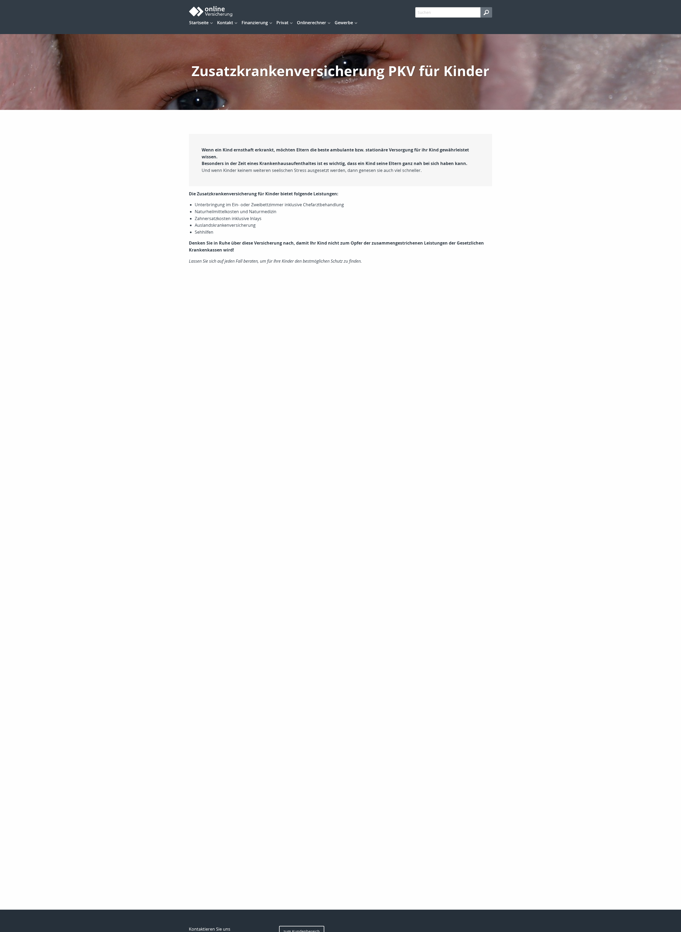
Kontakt (225, 23)
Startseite (199, 23)
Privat (282, 23)
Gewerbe (344, 23)
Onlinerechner (311, 23)
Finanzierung (255, 23)
